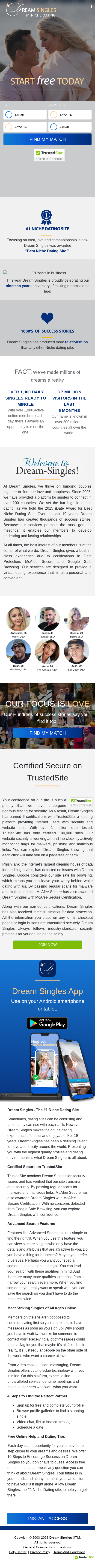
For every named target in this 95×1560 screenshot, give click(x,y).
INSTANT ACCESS (47, 1518)
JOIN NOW (48, 945)
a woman (21, 126)
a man (19, 114)
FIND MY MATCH (48, 139)
